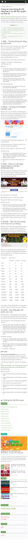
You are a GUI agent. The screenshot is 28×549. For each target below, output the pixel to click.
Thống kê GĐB (4, 409)
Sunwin (2, 544)
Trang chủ (3, 4)
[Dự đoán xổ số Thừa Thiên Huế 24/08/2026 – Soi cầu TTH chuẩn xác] (5, 464)
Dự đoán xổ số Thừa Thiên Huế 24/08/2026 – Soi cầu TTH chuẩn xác (18, 466)
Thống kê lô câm (5, 411)
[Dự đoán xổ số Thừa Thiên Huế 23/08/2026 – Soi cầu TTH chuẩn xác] (5, 471)
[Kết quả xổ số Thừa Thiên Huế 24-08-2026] (5, 481)
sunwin (10, 546)
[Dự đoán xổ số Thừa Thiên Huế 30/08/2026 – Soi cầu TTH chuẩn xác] (14, 437)
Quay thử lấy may (5, 421)
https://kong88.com (13, 540)
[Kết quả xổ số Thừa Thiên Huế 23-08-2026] (5, 487)
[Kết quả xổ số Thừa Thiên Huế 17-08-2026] (5, 493)
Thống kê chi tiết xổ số (6, 425)
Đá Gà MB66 (3, 519)
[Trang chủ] (2, 1)
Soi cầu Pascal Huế (5, 423)
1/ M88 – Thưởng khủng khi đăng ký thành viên (13, 27)
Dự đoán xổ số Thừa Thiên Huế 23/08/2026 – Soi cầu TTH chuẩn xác (18, 472)
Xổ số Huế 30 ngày (5, 430)
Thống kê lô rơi (4, 416)
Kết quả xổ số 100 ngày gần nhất (9, 407)
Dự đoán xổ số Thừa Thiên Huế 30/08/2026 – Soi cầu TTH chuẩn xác (12, 452)
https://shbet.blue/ (5, 517)
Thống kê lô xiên (5, 418)
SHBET (2, 527)
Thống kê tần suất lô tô (7, 428)
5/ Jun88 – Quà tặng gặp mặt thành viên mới (12, 36)
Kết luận (4, 37)
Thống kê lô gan (5, 414)
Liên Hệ (2, 535)
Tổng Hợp (8, 4)
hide (16, 25)
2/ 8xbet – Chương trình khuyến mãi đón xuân (13, 29)
